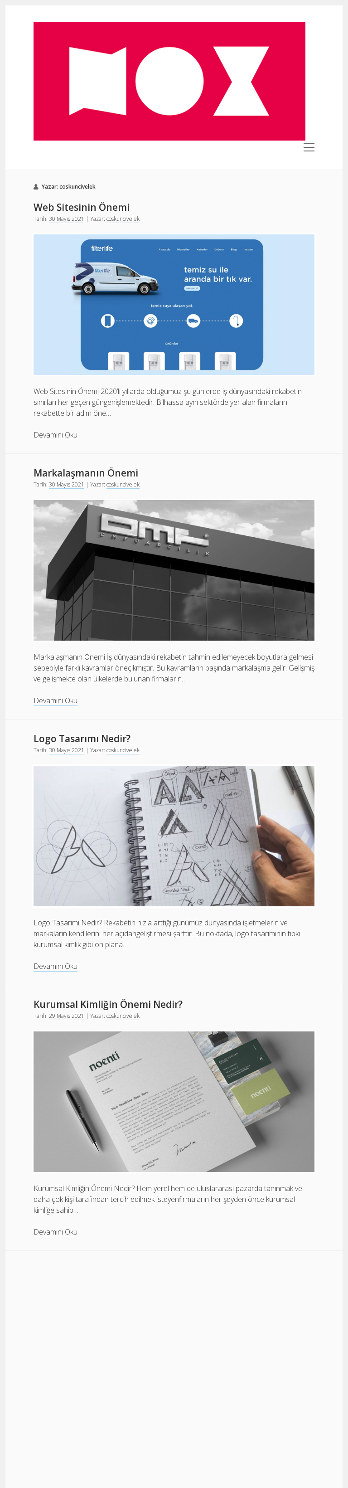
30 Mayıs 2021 (66, 219)
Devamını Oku (55, 435)
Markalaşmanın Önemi (86, 473)
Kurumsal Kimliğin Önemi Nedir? (108, 1004)
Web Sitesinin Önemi (82, 207)
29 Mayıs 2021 (66, 1016)
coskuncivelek (123, 219)
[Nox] (169, 138)
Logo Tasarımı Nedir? (82, 738)
